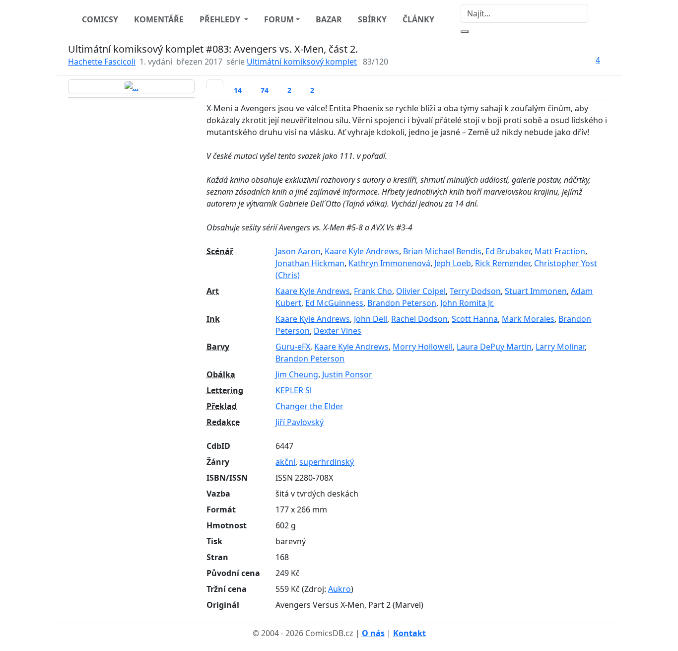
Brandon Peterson (401, 302)
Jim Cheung (296, 374)
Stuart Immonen (536, 291)
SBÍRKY (372, 19)
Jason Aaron (298, 251)
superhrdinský (326, 461)
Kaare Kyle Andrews (362, 251)
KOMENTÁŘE (159, 19)
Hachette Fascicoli (102, 61)
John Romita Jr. (467, 302)
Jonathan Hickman (309, 263)
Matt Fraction (560, 251)
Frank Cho (373, 291)
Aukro (339, 588)
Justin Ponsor (347, 374)
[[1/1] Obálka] (131, 86)
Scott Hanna (475, 318)
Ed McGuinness (334, 302)
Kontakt (409, 633)
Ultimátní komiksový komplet (302, 61)
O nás (373, 633)
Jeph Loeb (452, 263)
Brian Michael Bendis (442, 251)
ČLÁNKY (418, 19)
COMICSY (100, 19)
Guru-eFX (292, 346)
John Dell (370, 318)
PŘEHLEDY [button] (221, 19)
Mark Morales (528, 318)
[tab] (214, 83)
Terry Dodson (475, 291)
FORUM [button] (279, 19)
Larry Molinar (560, 346)
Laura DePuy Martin (494, 346)
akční (285, 461)
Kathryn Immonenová (389, 263)
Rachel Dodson (419, 318)
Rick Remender (502, 263)
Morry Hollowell (423, 346)
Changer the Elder (309, 406)
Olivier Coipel (421, 291)
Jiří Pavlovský (299, 422)
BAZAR (329, 19)
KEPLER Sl (293, 390)
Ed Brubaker (508, 251)
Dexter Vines (337, 330)
